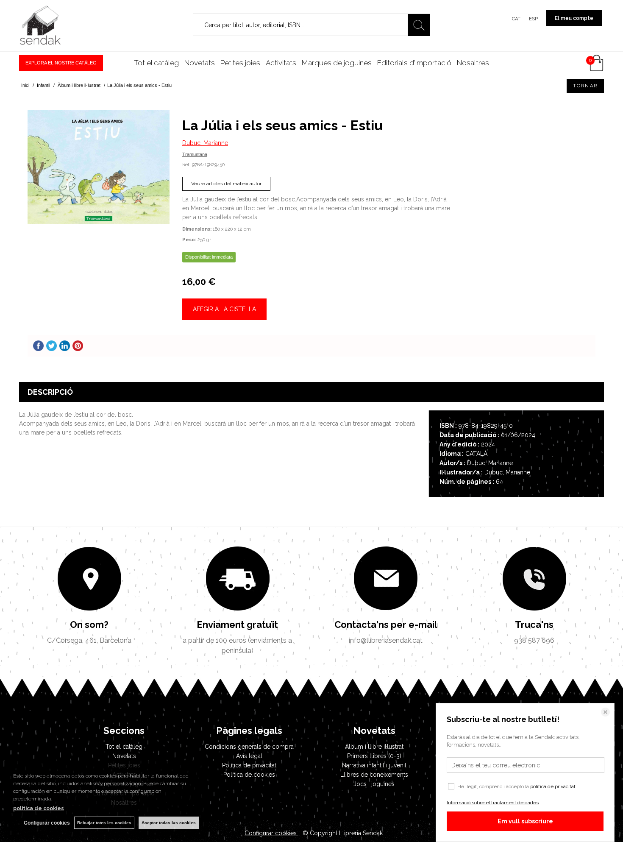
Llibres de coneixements (374, 774)
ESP (533, 19)
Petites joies (240, 63)
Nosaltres (473, 63)
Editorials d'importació (414, 63)
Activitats (281, 63)
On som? (89, 624)
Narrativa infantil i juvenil (374, 765)
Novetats (199, 63)
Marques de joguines (337, 63)
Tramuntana (194, 154)
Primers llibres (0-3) (374, 756)
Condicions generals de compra (249, 746)
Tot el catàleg (156, 63)
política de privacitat (553, 786)
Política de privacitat (249, 765)
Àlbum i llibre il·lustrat (374, 746)
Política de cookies (249, 774)
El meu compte (574, 18)
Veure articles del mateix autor (226, 184)
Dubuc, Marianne (205, 142)
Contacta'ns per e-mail (385, 624)
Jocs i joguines (374, 784)
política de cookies (38, 808)
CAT (516, 19)
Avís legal (249, 756)
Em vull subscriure (525, 821)
